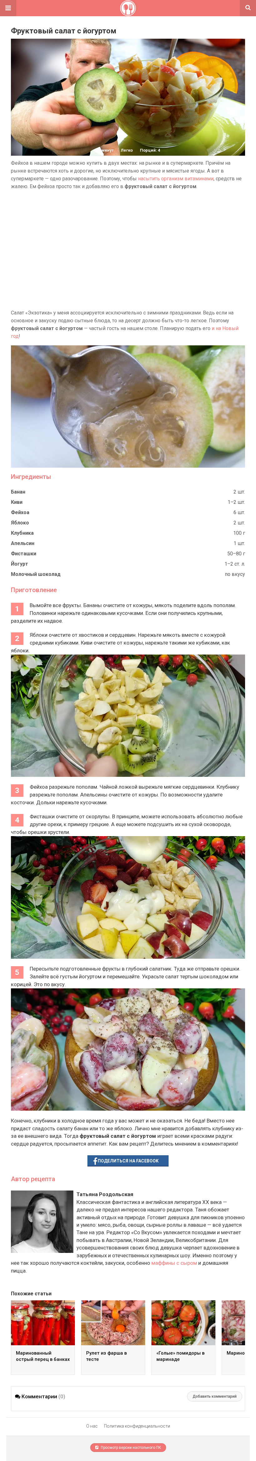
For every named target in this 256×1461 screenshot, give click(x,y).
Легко (127, 150)
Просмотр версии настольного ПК (130, 1447)
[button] (8, 8)
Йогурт (19, 564)
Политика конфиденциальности (137, 1426)
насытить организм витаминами (176, 179)
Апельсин (22, 543)
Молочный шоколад (36, 574)
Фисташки (23, 554)
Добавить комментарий (215, 1396)
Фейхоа (20, 512)
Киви (16, 502)
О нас (92, 1426)
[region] (128, 250)
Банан (18, 492)
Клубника (22, 533)
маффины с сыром (174, 1263)
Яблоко (20, 523)
